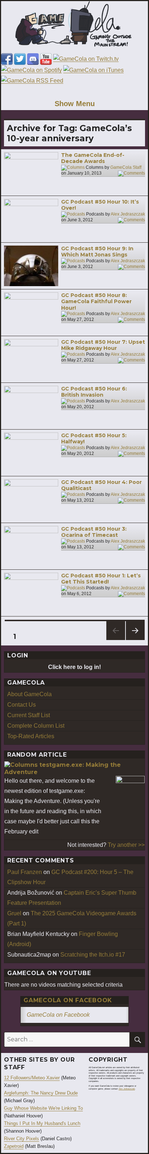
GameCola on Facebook (68, 1000)
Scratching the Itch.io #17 (92, 955)
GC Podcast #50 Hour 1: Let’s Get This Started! (101, 578)
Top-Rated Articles (30, 736)
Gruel (14, 913)
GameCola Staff (125, 167)
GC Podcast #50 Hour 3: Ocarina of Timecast (94, 532)
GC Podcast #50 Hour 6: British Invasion (94, 391)
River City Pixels (21, 1138)
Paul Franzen (24, 872)
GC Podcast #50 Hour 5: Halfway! (94, 438)
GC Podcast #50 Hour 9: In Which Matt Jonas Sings (97, 251)
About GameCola (29, 694)
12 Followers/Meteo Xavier (32, 1077)
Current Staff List (28, 715)
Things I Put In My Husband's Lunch (42, 1123)
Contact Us (21, 705)
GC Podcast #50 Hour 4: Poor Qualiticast (101, 485)
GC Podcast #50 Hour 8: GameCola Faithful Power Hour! (96, 301)
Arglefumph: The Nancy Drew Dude (41, 1093)
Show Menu (75, 104)
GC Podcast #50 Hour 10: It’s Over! (100, 205)
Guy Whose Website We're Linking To (43, 1108)
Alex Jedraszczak (128, 214)
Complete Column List (35, 726)
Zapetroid (14, 1146)
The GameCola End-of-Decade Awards (92, 158)
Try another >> (126, 845)
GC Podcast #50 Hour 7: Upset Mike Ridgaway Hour (103, 345)
